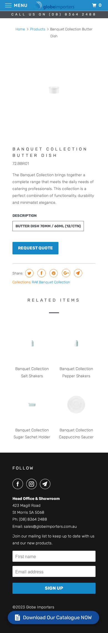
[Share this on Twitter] (29, 273)
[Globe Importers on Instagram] (32, 484)
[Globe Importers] (54, 5)
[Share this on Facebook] (41, 273)
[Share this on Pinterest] (53, 273)
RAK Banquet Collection (51, 282)
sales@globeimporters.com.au (50, 526)
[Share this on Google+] (65, 273)
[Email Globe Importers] (46, 484)
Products (37, 29)
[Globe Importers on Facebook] (18, 484)
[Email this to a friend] (77, 273)
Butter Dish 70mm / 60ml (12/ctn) (48, 226)
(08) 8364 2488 (33, 519)
